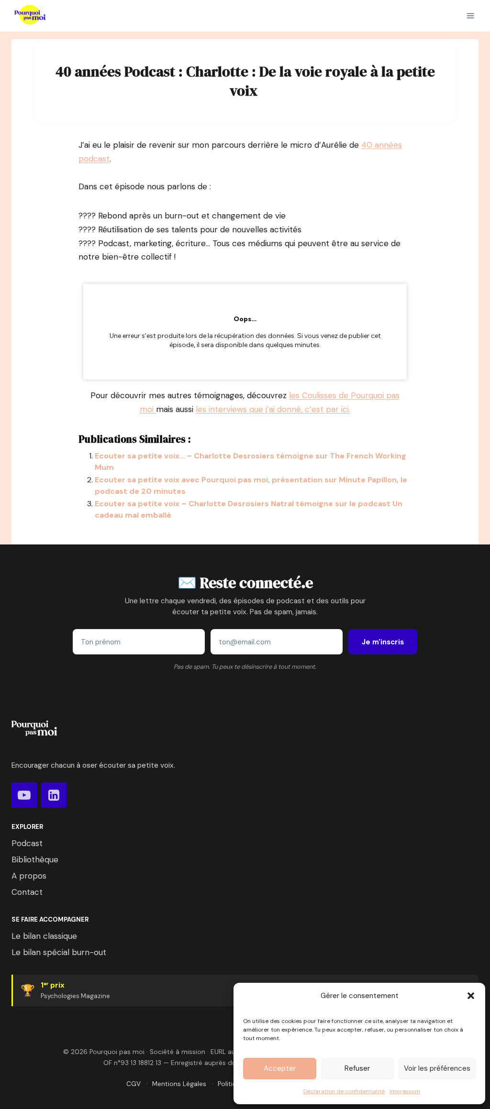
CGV (133, 1084)
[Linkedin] (54, 795)
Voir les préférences (437, 1068)
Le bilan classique (44, 936)
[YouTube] (24, 795)
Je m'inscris (383, 642)
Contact (27, 892)
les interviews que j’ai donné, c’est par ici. (273, 409)
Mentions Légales (179, 1084)
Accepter (280, 1068)
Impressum (405, 1091)
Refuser (357, 1068)
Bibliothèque (34, 859)
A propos (28, 875)
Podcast (27, 843)
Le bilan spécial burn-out (58, 952)
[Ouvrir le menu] (470, 15)
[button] (471, 995)
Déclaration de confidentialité (344, 1091)
